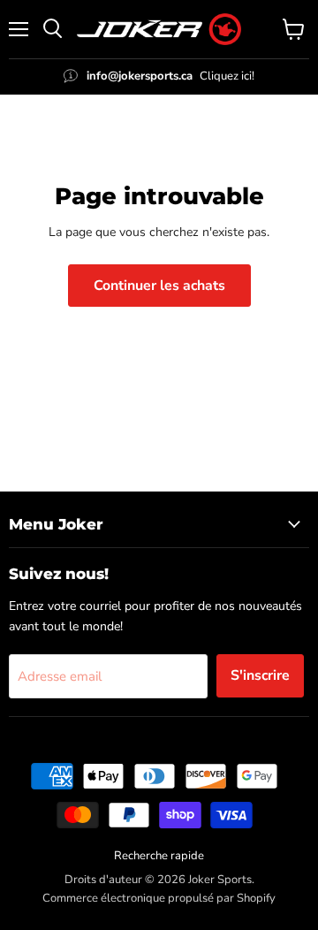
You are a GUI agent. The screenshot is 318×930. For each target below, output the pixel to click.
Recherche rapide (159, 856)
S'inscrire (260, 675)
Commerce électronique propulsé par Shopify (159, 898)
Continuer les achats (159, 285)
